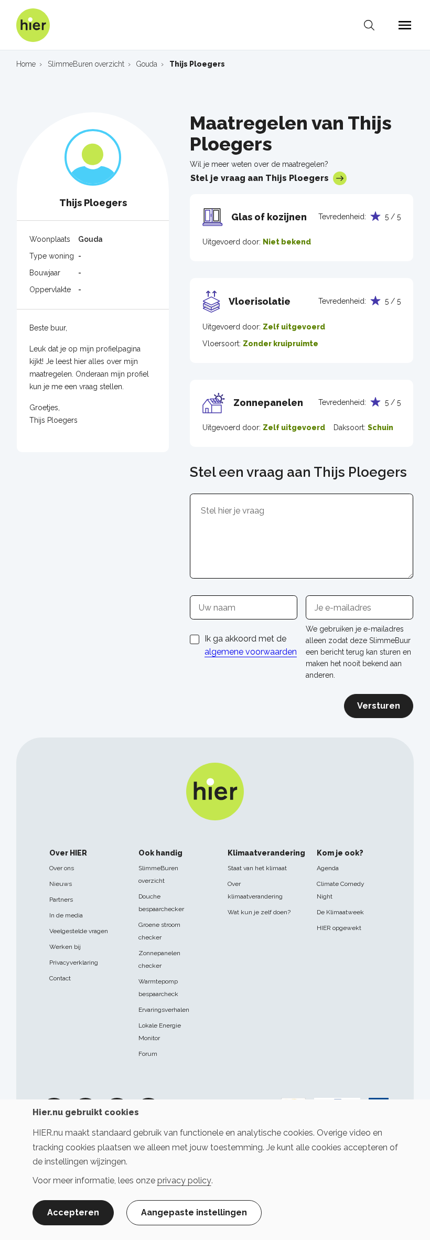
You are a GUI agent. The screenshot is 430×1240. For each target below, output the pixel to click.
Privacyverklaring (73, 962)
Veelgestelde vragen (78, 931)
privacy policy (184, 1180)
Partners (61, 899)
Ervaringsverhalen (163, 1009)
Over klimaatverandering (255, 890)
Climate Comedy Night (340, 890)
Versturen (378, 706)
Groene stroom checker (159, 931)
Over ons (61, 868)
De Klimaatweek (340, 912)
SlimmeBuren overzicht (158, 874)
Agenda (328, 868)
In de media (66, 915)
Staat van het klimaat (257, 868)
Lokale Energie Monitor (159, 1032)
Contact (60, 978)
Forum (147, 1053)
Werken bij (65, 946)
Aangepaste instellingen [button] (194, 1212)
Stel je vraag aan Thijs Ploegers (259, 178)
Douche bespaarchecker (161, 903)
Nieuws (60, 884)
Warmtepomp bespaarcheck (158, 988)
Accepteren (73, 1212)
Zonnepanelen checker (159, 959)
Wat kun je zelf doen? (259, 912)
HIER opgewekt (339, 928)
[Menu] (405, 25)
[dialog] (215, 1169)
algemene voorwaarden (251, 652)
